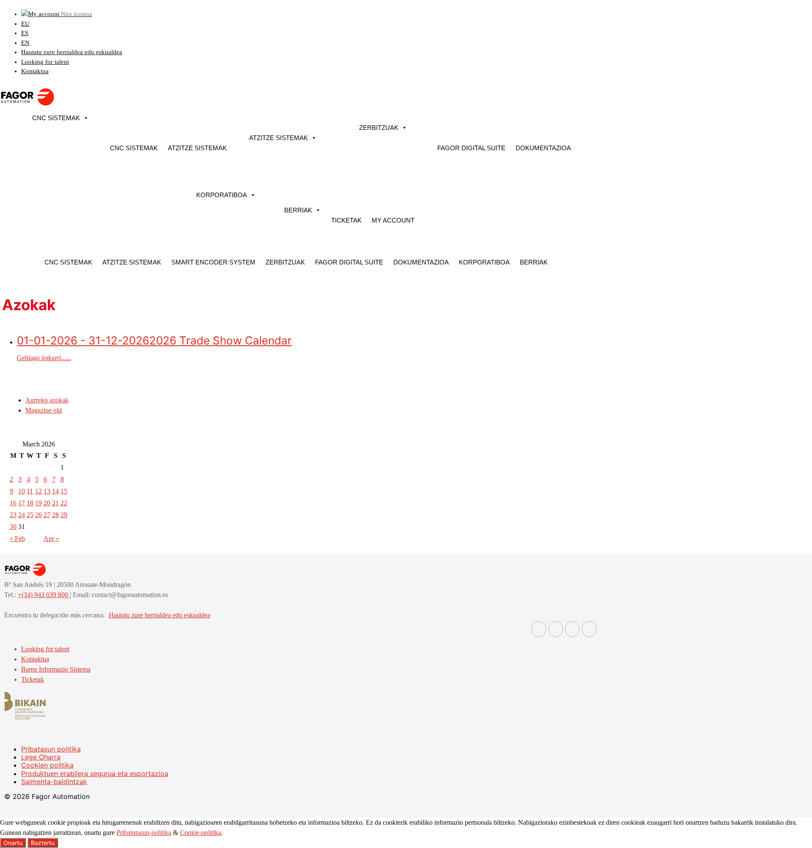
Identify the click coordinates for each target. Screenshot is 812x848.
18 (30, 503)
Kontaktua (35, 71)
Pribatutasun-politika (143, 832)
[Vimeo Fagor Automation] (572, 629)
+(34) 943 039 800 (44, 594)
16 (13, 503)
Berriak (298, 210)
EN (25, 42)
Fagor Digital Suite (471, 147)
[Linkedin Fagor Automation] (556, 629)
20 (47, 503)
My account (393, 220)
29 (63, 514)
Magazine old (43, 410)
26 (38, 514)
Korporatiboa (221, 194)
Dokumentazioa (543, 147)
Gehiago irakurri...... (44, 357)
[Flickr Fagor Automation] (539, 629)
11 (30, 491)
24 (21, 514)
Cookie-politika (200, 832)
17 (21, 503)
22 (63, 503)
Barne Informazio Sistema (56, 669)
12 (38, 491)
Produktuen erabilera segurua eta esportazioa (94, 773)
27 (47, 514)
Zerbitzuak (378, 127)
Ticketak (346, 220)
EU (25, 23)
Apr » (51, 538)
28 (55, 514)
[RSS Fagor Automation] (589, 629)
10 (21, 491)
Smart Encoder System (213, 262)
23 (13, 514)
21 (55, 503)
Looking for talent (45, 61)
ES (24, 33)
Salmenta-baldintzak (54, 781)
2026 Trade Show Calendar (154, 340)
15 (63, 491)
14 (55, 491)
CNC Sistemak (56, 117)
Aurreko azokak (47, 400)
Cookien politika (47, 765)
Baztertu (43, 842)
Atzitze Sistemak (197, 147)
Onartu (12, 842)
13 (47, 491)
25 (30, 514)
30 (13, 526)
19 (38, 503)
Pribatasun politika (51, 749)
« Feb (17, 538)
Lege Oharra (40, 757)
